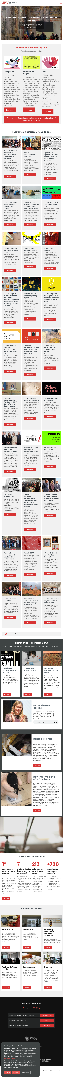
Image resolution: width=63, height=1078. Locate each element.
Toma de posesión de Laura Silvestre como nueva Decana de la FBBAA (51, 498)
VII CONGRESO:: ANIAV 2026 (50, 449)
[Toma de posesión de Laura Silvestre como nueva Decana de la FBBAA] (51, 485)
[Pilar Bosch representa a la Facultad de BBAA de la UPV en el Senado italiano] (11, 389)
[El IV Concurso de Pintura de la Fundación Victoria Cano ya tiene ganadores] (11, 142)
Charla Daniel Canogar (48, 249)
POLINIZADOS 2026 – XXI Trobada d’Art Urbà (51, 204)
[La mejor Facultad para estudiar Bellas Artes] (11, 239)
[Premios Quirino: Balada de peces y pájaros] (31, 284)
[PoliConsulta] (10, 921)
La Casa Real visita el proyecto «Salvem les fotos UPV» (51, 601)
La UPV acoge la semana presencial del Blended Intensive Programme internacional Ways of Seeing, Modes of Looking (11, 299)
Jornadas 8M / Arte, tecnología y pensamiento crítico (31, 450)
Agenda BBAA (29, 553)
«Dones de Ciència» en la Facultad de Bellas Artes (51, 555)
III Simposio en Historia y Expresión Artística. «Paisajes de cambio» (31, 602)
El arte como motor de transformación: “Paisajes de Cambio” (11, 205)
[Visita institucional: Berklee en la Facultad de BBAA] (11, 438)
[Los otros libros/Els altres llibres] (51, 389)
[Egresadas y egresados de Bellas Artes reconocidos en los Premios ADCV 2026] (51, 143)
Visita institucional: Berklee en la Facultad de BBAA (11, 450)
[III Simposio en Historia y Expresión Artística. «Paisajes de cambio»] (31, 589)
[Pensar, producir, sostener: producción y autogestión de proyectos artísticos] (31, 193)
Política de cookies (9, 1058)
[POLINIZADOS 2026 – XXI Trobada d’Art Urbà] (51, 193)
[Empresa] (52, 958)
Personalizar (25, 1072)
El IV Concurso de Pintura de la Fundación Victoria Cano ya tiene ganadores (10, 154)
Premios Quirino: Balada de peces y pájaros (30, 296)
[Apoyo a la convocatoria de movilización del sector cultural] (11, 543)
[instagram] (37, 1008)
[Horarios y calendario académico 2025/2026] (52, 921)
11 (39, 37)
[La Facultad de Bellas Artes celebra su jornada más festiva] (51, 336)
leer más (9, 110)
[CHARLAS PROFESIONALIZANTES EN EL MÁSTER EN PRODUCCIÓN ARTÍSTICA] (31, 336)
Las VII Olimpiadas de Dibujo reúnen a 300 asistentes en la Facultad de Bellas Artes (51, 298)
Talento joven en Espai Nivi (10, 600)
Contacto (27, 1008)
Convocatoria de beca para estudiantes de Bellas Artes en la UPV (10, 349)
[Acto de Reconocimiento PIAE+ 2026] (31, 143)
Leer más (11, 177)
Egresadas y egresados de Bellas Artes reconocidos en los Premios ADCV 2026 (51, 157)
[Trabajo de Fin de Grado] (10, 958)
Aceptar (8, 1072)
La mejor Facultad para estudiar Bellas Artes (11, 250)
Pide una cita (47, 1025)
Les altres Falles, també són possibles (31, 399)
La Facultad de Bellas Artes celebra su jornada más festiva (51, 348)
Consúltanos (47, 1020)
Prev (3, 23)
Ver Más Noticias (13, 634)
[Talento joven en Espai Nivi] (11, 589)
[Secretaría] (31, 921)
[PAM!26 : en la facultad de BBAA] (31, 239)
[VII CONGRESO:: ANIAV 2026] (51, 438)
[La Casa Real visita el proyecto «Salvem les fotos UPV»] (51, 589)
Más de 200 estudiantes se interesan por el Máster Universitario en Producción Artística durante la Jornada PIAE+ (31, 501)
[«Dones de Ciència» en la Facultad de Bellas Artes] (51, 543)
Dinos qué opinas (47, 1015)
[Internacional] (31, 958)
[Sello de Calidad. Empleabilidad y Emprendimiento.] (44, 1061)
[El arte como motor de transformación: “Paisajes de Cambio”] (11, 193)
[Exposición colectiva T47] (11, 485)
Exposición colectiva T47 (9, 496)
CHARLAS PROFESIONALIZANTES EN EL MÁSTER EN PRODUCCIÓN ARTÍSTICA (31, 349)
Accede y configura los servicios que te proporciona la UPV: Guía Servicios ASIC (31, 119)
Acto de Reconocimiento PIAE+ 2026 (30, 155)
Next (60, 23)
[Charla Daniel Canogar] (51, 239)
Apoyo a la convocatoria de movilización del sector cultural (10, 556)
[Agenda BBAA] (31, 543)
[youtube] (34, 1008)
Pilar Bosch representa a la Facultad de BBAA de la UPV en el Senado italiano (10, 402)
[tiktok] (39, 1008)
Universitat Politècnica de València (52, 1070)
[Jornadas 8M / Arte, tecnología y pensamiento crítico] (31, 438)
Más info (6, 947)
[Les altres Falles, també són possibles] (31, 389)
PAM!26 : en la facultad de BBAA (30, 249)
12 (40, 37)
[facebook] (31, 1008)
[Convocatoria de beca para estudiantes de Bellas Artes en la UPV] (11, 336)
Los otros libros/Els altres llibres (50, 399)
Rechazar (15, 1072)
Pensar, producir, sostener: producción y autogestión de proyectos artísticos (31, 205)
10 (37, 37)
